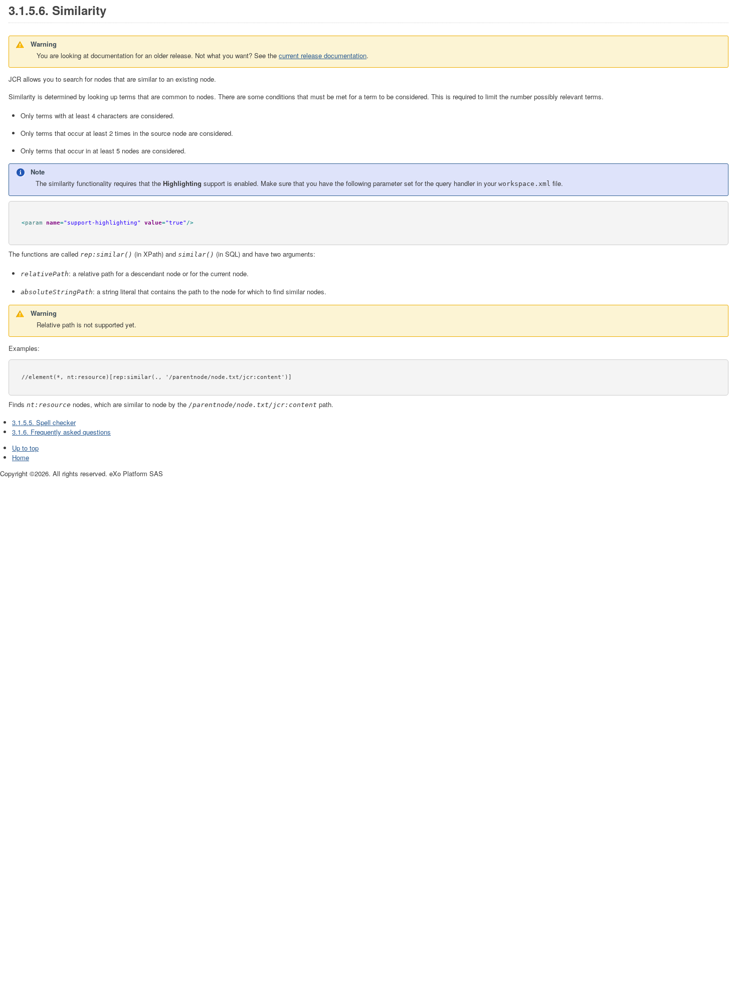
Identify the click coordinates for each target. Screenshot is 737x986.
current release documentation (322, 55)
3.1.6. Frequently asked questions (61, 432)
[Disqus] (368, 604)
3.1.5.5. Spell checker (44, 422)
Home (20, 457)
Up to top (25, 448)
